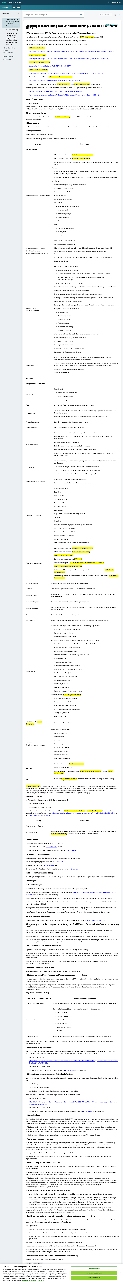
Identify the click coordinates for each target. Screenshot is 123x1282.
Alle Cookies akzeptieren (94, 1278)
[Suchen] (81, 14)
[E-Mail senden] (119, 14)
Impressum (40, 1280)
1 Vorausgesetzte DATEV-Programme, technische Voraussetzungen (12, 22)
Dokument (16, 7)
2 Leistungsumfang (12, 30)
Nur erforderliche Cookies (94, 1273)
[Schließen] (120, 1273)
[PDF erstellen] (115, 14)
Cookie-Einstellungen (94, 1268)
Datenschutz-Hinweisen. (29, 1280)
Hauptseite (6, 7)
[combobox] (51, 15)
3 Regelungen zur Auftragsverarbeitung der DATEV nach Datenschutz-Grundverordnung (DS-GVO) (12, 39)
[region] (61, 1273)
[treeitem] (11, 23)
